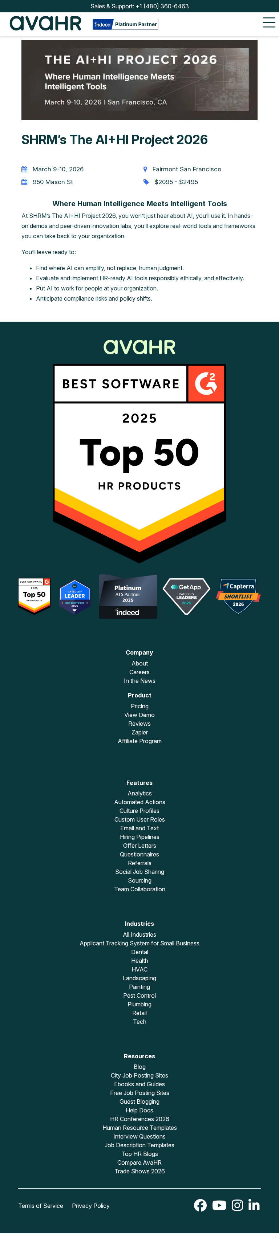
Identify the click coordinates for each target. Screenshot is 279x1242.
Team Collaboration (139, 889)
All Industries (139, 934)
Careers (139, 672)
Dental (139, 952)
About (140, 663)
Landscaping (139, 978)
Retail (139, 1013)
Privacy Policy (91, 1205)
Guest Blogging (139, 1101)
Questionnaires (139, 854)
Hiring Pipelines (139, 836)
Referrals (139, 863)
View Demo (139, 714)
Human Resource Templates (139, 1127)
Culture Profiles (139, 810)
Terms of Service (40, 1205)
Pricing (140, 706)
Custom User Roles (139, 819)
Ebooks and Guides (139, 1084)
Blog (140, 1066)
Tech (139, 1021)
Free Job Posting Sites (139, 1092)
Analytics (140, 793)
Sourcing (139, 880)
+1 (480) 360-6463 (162, 6)
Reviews (139, 723)
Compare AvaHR (139, 1162)
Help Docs (139, 1110)
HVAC (139, 969)
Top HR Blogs (139, 1153)
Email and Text (139, 828)
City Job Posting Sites (139, 1075)
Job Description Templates (139, 1145)
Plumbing (139, 1004)
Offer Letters (139, 845)
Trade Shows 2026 (139, 1171)
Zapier (140, 732)
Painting (139, 986)
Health (139, 960)
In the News (139, 680)
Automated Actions (139, 802)
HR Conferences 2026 (139, 1119)
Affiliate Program (140, 741)
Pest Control (139, 995)
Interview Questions (139, 1136)
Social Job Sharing (139, 871)
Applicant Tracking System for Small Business (139, 943)
